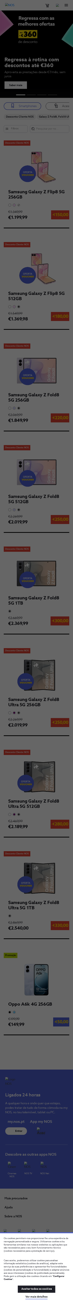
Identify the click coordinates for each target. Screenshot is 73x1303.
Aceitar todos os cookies (36, 1289)
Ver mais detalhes (36, 1297)
